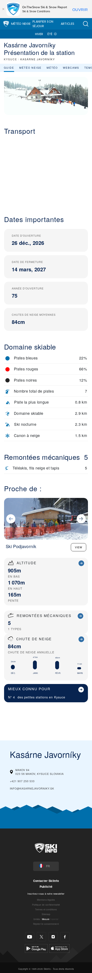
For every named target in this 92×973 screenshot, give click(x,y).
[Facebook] (65, 936)
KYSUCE (10, 59)
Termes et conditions (46, 909)
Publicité (46, 886)
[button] (85, 23)
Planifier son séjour (43, 23)
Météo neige (30, 67)
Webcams (71, 67)
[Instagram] (53, 936)
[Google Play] (36, 948)
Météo (52, 67)
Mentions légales (46, 899)
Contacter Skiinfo (46, 881)
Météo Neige (21, 24)
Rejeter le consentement (46, 923)
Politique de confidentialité (46, 904)
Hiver (39, 34)
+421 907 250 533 (22, 781)
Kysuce (59, 697)
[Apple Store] (59, 948)
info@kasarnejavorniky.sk (32, 788)
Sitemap (46, 914)
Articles (67, 24)
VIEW (78, 547)
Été (50, 34)
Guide (9, 67)
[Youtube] (29, 936)
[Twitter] (41, 936)
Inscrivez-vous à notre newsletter (46, 893)
